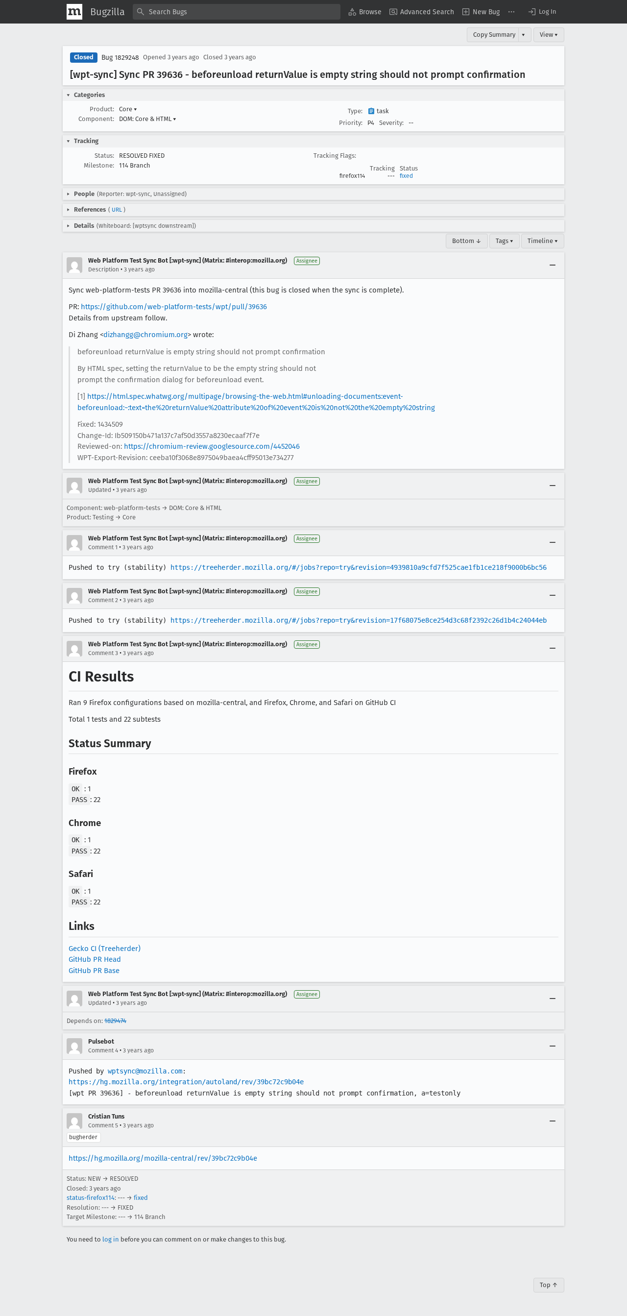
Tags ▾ (504, 240)
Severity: (391, 122)
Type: (355, 111)
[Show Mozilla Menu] (74, 12)
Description (103, 269)
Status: (104, 155)
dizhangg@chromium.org (145, 334)
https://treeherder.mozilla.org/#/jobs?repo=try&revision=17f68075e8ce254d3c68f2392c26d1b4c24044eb (358, 620)
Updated (99, 490)
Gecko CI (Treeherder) (105, 948)
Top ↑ (549, 1285)
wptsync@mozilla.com (145, 1071)
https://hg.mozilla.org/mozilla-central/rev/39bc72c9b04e (163, 1158)
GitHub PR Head (95, 959)
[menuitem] (365, 12)
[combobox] (236, 12)
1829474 (115, 1020)
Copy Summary (494, 34)
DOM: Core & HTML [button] (147, 118)
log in (110, 1239)
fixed (406, 175)
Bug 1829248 (120, 57)
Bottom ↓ (467, 240)
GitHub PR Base (94, 970)
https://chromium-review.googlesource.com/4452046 (212, 446)
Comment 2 (103, 600)
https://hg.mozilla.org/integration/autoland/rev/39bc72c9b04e (186, 1082)
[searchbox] (236, 12)
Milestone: (99, 165)
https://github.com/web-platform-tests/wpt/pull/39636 (174, 306)
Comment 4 (103, 1050)
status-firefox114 (91, 1197)
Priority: (350, 122)
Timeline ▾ (543, 240)
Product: (102, 109)
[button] (541, 12)
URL (117, 209)
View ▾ (549, 34)
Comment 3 (103, 653)
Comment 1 (103, 547)
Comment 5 (103, 1125)
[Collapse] (552, 265)
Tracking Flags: (335, 155)
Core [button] (128, 109)
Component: (96, 118)
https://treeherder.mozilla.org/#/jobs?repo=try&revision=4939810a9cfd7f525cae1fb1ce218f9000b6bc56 (358, 567)
